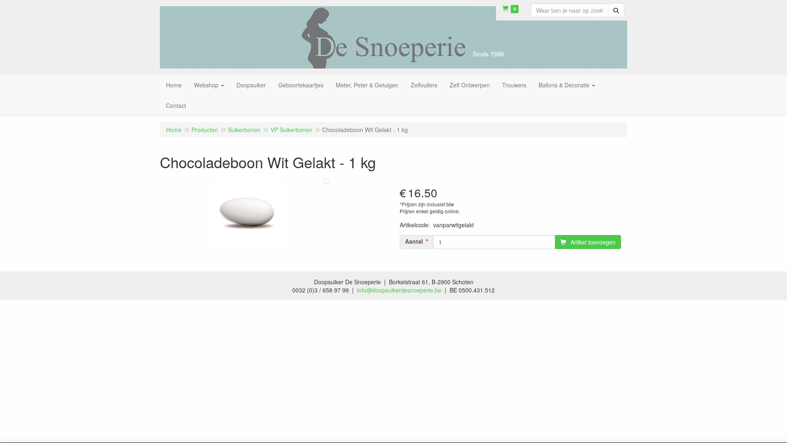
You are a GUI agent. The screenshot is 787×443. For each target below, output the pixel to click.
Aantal (414, 241)
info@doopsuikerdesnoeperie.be (399, 290)
